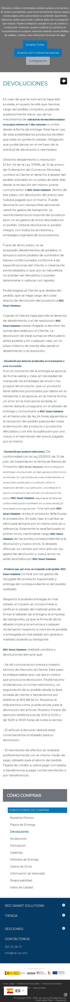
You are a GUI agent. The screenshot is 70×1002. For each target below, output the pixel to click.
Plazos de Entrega (22, 824)
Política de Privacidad (28, 983)
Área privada (39, 988)
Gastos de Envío (21, 866)
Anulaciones (18, 838)
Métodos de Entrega (24, 859)
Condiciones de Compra (29, 810)
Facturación (18, 845)
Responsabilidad (21, 880)
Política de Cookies (51, 983)
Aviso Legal (8, 983)
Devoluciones (19, 831)
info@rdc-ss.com (16, 953)
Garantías (16, 852)
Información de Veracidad (27, 873)
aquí (62, 35)
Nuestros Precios (21, 817)
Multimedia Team (44, 1000)
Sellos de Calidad (21, 887)
